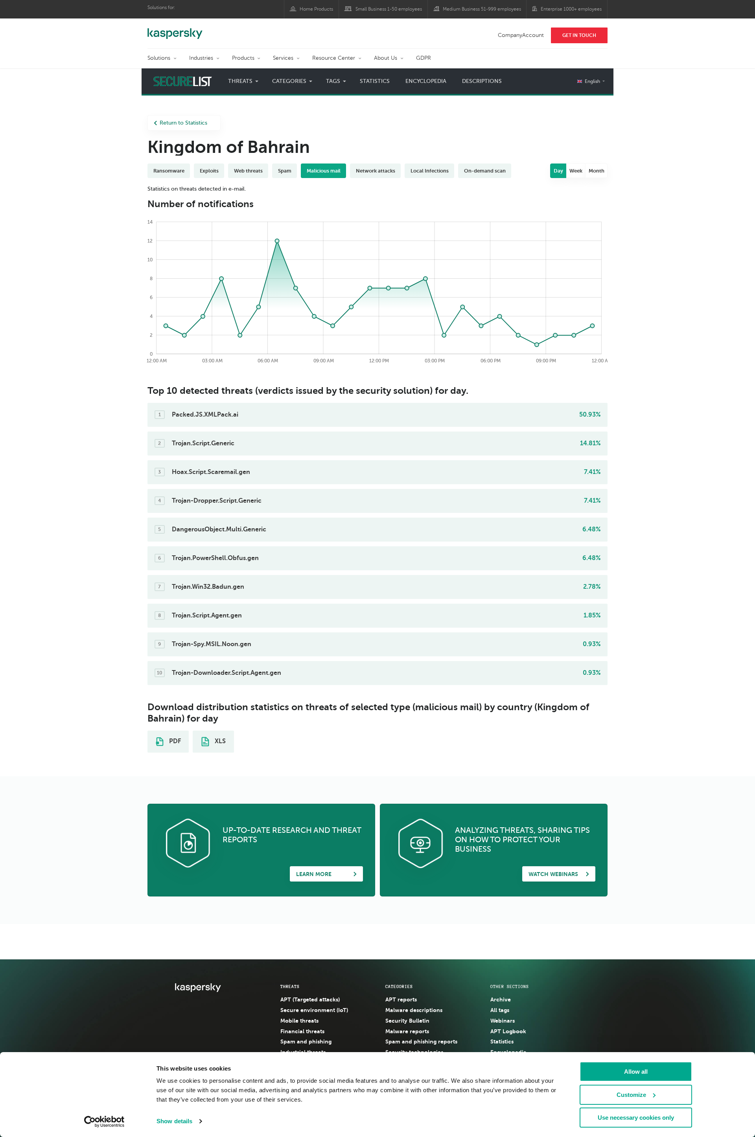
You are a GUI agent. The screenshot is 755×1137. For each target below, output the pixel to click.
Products (243, 58)
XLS (219, 741)
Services (283, 58)
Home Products (316, 9)
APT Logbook (508, 1031)
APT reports (401, 999)
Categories (399, 986)
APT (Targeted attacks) (310, 999)
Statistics (375, 81)
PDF (174, 741)
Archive (500, 999)
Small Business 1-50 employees (388, 9)
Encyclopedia (425, 81)
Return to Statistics (183, 123)
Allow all (636, 1071)
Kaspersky (175, 29)
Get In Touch (579, 35)
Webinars (502, 1021)
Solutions (158, 58)
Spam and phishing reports (421, 1041)
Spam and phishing (305, 1041)
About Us (385, 58)
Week (575, 171)
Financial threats (302, 1031)
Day (558, 171)
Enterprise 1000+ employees (571, 9)
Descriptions (482, 81)
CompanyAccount (521, 35)
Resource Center (333, 58)
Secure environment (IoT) (314, 1010)
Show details (174, 1121)
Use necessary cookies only (636, 1117)
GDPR (423, 58)
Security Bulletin (407, 1021)
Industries (201, 58)
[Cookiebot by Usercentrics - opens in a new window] (104, 1122)
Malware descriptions (413, 1010)
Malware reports (407, 1031)
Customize (631, 1094)
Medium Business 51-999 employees (482, 9)
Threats (290, 986)
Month (596, 171)
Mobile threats (299, 1021)
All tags (499, 1010)
